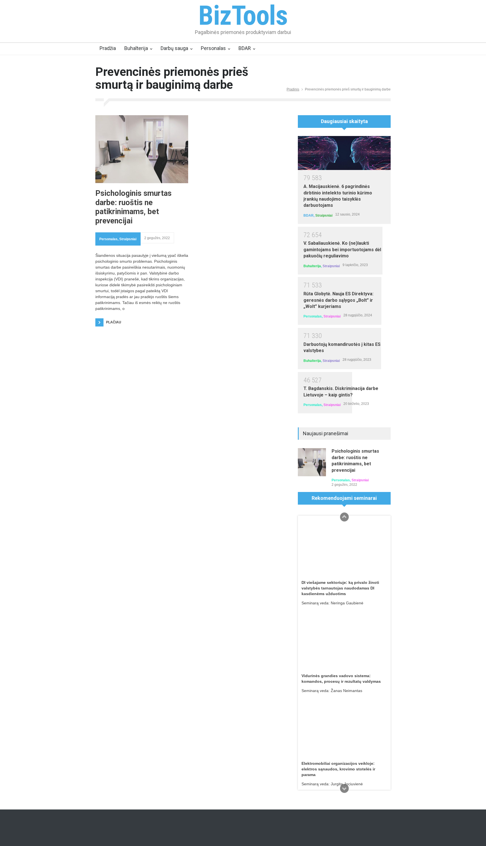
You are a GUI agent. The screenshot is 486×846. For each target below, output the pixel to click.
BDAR (244, 48)
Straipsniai (127, 239)
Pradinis (293, 89)
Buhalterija (136, 48)
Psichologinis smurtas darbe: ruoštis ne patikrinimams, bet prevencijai (133, 207)
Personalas (213, 48)
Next (344, 788)
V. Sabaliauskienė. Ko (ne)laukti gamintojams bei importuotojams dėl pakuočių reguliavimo (342, 249)
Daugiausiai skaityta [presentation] (344, 121)
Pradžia (108, 48)
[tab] (344, 123)
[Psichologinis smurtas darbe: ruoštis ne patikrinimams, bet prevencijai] (141, 149)
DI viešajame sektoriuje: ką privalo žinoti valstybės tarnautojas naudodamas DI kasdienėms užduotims (340, 588)
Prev (344, 516)
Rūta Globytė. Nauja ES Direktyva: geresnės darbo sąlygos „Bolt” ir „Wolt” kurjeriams (338, 300)
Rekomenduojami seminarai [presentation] (344, 498)
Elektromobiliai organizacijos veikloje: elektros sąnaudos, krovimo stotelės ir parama (338, 769)
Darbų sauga (174, 48)
